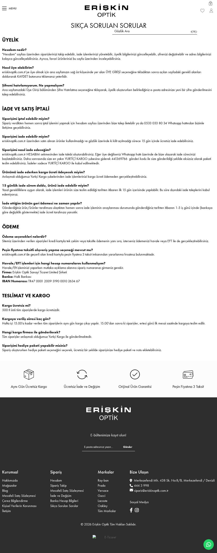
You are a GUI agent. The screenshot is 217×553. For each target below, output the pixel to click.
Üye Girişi (211, 12)
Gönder (127, 447)
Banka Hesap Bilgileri (64, 501)
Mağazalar (9, 485)
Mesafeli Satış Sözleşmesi (19, 495)
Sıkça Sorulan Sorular (64, 506)
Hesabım (56, 480)
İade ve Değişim (60, 495)
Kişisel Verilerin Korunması (19, 506)
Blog (5, 490)
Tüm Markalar (107, 511)
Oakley (102, 506)
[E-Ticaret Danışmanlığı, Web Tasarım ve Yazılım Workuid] (108, 537)
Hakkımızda (10, 480)
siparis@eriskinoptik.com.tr (151, 490)
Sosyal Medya (139, 502)
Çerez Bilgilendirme (15, 501)
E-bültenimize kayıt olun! (108, 435)
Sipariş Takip (58, 485)
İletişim (6, 511)
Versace (103, 490)
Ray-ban (103, 480)
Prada (101, 485)
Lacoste (102, 501)
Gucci (101, 495)
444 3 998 (141, 485)
